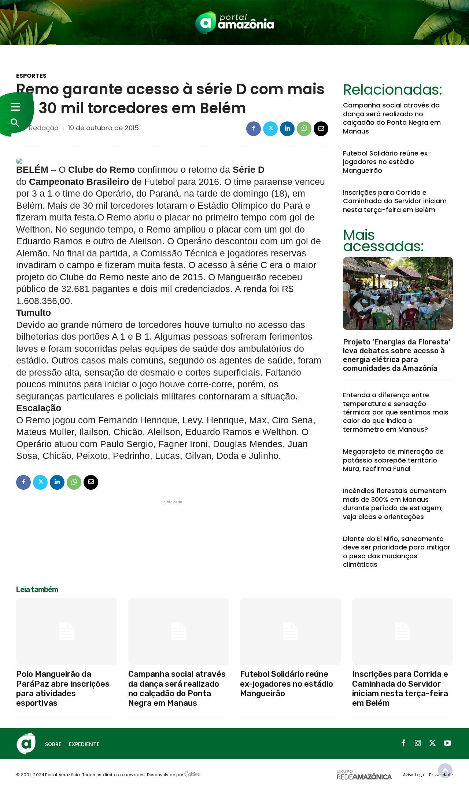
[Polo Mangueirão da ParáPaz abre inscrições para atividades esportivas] (66, 631)
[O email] (321, 128)
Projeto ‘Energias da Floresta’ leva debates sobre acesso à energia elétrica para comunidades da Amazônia (396, 355)
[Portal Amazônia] (234, 22)
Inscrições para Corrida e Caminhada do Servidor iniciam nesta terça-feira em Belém (395, 201)
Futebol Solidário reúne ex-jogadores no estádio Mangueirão (387, 162)
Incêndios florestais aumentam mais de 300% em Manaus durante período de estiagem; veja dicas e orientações (394, 503)
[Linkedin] (287, 128)
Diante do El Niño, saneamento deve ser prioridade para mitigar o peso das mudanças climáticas (396, 551)
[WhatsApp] (304, 128)
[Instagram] (418, 743)
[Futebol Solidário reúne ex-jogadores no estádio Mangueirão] (290, 631)
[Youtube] (447, 743)
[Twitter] (270, 128)
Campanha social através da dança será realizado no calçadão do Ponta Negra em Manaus (392, 118)
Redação (44, 128)
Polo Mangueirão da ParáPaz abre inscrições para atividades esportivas (63, 688)
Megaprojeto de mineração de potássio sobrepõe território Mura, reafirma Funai (393, 460)
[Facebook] (253, 128)
